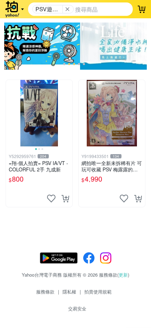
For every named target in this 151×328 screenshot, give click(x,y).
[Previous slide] (10, 113)
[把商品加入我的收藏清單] (51, 198)
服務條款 (45, 291)
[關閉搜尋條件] (67, 9)
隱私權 (69, 291)
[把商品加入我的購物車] (65, 198)
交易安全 (77, 308)
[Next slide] (67, 113)
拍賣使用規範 (98, 291)
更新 (123, 274)
